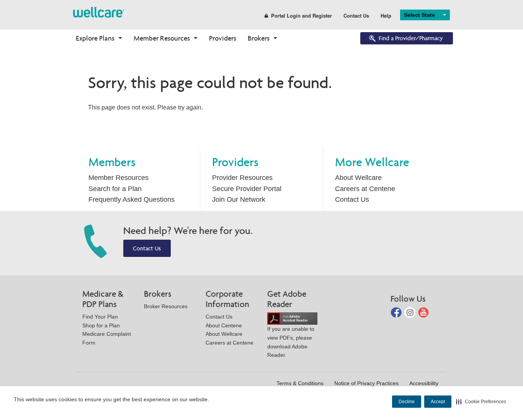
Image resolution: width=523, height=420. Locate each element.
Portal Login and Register (301, 15)
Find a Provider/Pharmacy (411, 38)
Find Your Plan (100, 317)
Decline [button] (407, 401)
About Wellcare (358, 177)
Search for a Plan (115, 189)
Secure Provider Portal (246, 189)
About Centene (224, 325)
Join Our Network (238, 199)
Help (386, 15)
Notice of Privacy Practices (366, 383)
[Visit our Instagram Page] (410, 312)
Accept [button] (438, 401)
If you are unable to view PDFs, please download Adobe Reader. (290, 342)
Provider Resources (242, 177)
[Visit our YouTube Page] (423, 312)
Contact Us (356, 15)
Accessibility (423, 383)
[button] (481, 401)
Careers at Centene (365, 189)
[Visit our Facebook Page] (397, 312)
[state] (98, 11)
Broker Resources (166, 306)
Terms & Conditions (300, 383)
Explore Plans (95, 38)
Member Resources (162, 38)
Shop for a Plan (101, 325)
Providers (222, 38)
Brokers (259, 38)
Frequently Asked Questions (131, 199)
